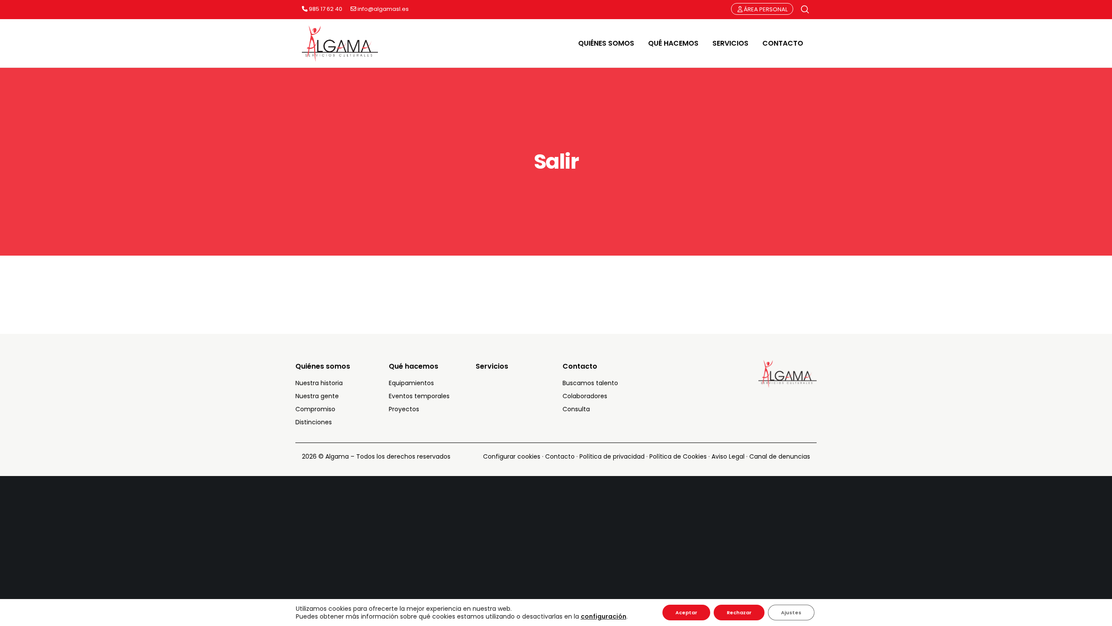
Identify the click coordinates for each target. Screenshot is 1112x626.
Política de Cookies (678, 456)
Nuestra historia (319, 383)
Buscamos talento (590, 383)
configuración (603, 616)
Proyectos (404, 409)
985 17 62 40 (325, 9)
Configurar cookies (511, 456)
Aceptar (686, 612)
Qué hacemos (413, 366)
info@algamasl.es (382, 9)
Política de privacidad (612, 456)
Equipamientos (411, 383)
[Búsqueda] (805, 9)
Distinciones (313, 422)
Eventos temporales (419, 396)
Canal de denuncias (779, 456)
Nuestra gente (317, 396)
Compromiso (315, 409)
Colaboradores (585, 396)
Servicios (492, 366)
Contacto (580, 366)
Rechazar (739, 612)
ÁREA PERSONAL (765, 9)
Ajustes (791, 612)
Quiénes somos (322, 366)
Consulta (576, 409)
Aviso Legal (728, 456)
